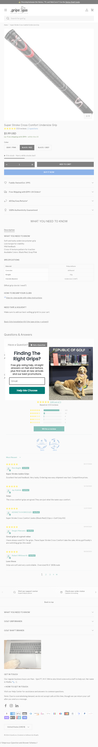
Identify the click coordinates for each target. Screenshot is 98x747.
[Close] (90, 350)
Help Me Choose (27, 390)
